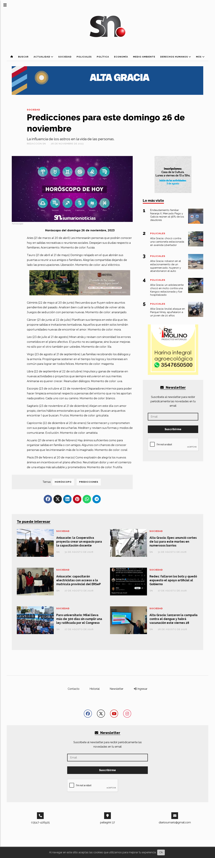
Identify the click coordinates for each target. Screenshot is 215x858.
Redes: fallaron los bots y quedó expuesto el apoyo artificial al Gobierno (173, 580)
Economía (121, 56)
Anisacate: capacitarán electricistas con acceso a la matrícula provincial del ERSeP (78, 580)
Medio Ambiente (144, 56)
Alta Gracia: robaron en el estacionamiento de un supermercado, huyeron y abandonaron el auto (165, 266)
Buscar (23, 56)
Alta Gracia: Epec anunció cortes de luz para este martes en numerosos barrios (173, 541)
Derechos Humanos (174, 56)
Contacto (73, 688)
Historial (95, 688)
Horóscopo (63, 482)
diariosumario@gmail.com (175, 822)
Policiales (84, 56)
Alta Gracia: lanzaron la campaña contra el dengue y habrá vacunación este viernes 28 (173, 619)
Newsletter (175, 387)
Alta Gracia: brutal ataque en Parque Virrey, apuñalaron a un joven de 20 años (167, 312)
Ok (161, 852)
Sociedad (65, 56)
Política (103, 56)
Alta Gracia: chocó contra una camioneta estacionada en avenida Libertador (167, 242)
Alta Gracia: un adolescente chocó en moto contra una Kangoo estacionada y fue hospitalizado (167, 289)
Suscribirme (173, 429)
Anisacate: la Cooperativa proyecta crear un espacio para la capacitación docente (79, 541)
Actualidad (42, 56)
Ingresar (142, 688)
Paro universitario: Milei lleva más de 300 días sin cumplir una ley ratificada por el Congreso (79, 619)
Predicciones (88, 482)
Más (199, 56)
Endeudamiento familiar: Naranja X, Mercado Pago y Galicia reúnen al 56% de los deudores (167, 215)
